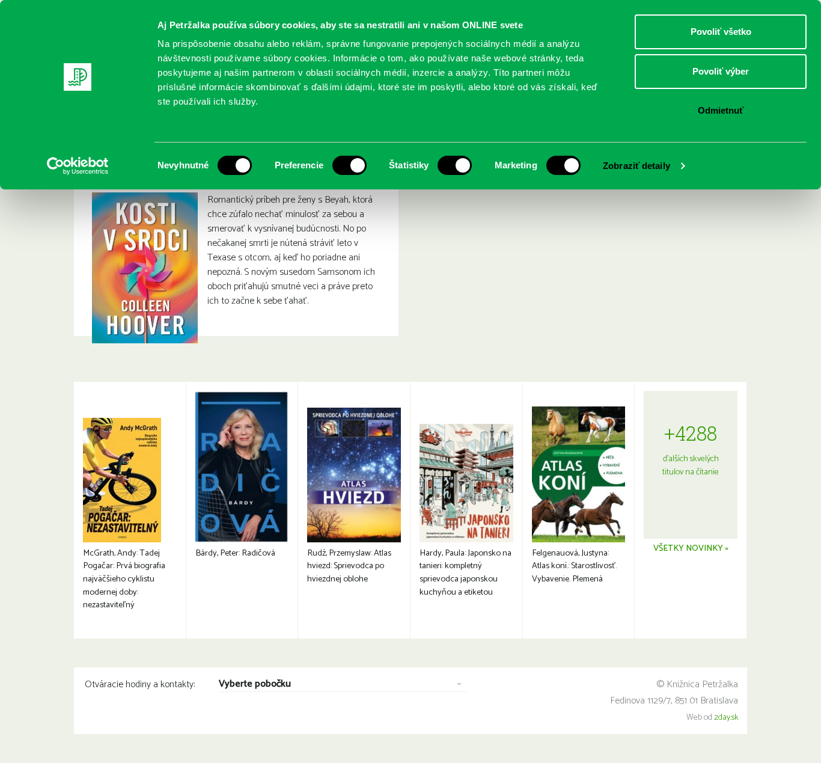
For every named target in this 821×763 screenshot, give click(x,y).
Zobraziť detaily (636, 166)
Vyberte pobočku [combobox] (255, 684)
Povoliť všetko (721, 31)
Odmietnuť (720, 110)
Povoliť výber (720, 71)
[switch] (349, 165)
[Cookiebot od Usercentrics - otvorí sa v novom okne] (77, 166)
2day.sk (726, 718)
